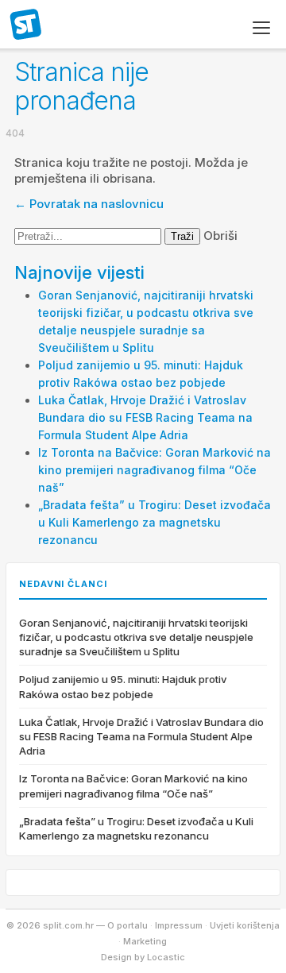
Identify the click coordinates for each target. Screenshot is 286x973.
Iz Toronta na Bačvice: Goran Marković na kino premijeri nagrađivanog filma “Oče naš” (154, 470)
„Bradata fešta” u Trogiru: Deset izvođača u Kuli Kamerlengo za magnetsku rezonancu (154, 522)
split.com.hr (26, 25)
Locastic (166, 957)
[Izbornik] (261, 27)
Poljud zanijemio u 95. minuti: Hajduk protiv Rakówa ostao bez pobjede (122, 686)
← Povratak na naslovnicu (89, 203)
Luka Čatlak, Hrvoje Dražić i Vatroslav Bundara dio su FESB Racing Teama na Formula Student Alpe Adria (145, 417)
